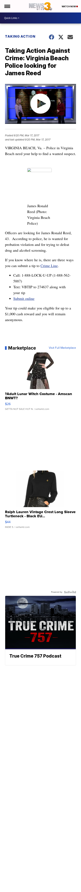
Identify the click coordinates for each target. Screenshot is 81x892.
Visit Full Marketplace (62, 347)
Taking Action (20, 36)
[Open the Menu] (7, 6)
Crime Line (49, 265)
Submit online (23, 298)
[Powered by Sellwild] (70, 592)
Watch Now (69, 6)
